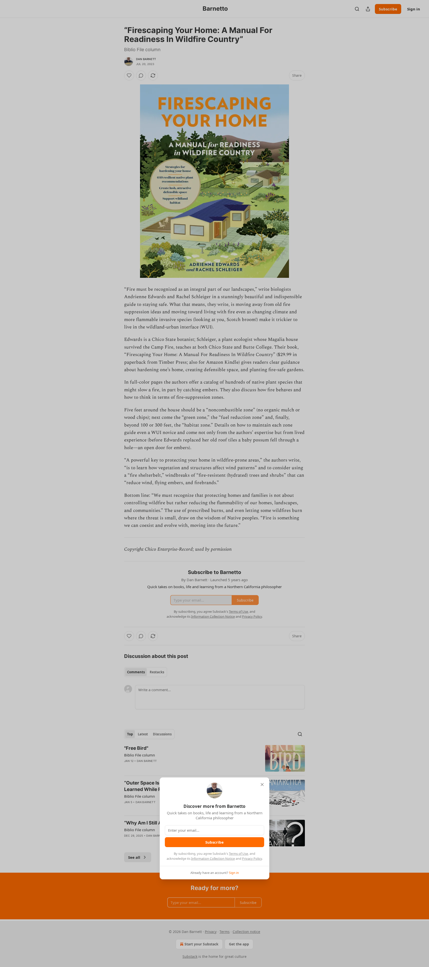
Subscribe (214, 842)
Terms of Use (238, 853)
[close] (262, 784)
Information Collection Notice (213, 858)
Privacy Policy (252, 858)
